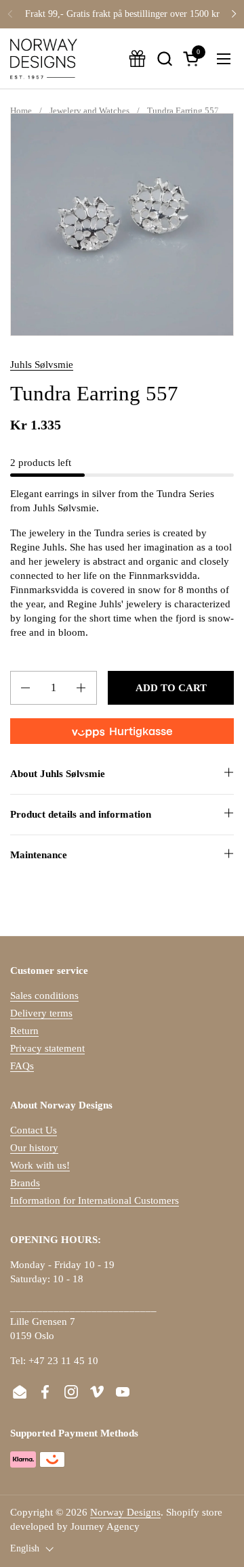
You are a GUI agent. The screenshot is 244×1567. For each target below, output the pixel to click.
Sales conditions (44, 995)
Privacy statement (47, 1048)
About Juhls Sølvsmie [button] (57, 773)
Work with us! (40, 1165)
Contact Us (33, 1130)
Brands (25, 1182)
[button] (164, 58)
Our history (34, 1147)
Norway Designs (125, 1512)
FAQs (22, 1065)
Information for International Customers (94, 1200)
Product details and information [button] (80, 814)
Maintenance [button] (38, 854)
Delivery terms (41, 1013)
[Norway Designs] (43, 59)
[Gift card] (137, 58)
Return (24, 1030)
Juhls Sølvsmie (41, 364)
